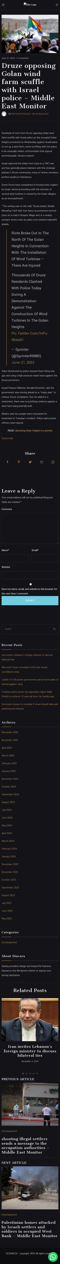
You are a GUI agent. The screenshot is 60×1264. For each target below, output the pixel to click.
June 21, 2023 (23, 362)
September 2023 (10, 887)
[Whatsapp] (53, 462)
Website (6, 567)
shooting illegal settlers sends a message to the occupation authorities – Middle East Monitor (25, 1146)
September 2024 (10, 794)
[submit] (54, 629)
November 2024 (10, 779)
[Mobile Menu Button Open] (3, 4)
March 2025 (8, 755)
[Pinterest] (19, 462)
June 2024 (7, 817)
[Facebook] (7, 462)
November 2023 (10, 872)
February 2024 (9, 849)
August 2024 (8, 802)
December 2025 (10, 732)
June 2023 (7, 911)
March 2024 (8, 841)
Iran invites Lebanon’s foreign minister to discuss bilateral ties (30, 1051)
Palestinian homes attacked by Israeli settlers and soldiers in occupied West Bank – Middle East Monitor (30, 1229)
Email (35, 550)
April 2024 (7, 833)
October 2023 (9, 880)
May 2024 (7, 825)
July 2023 (7, 903)
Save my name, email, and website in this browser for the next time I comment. (29, 591)
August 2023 (8, 895)
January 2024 (9, 856)
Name (5, 550)
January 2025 (9, 771)
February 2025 (9, 763)
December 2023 (10, 864)
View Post (30, 1019)
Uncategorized (9, 942)
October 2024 (9, 786)
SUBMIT (30, 600)
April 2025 (7, 748)
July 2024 (7, 810)
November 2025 (10, 740)
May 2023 (7, 918)
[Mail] (41, 462)
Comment (7, 509)
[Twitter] (30, 462)
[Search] (56, 4)
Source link (7, 438)
